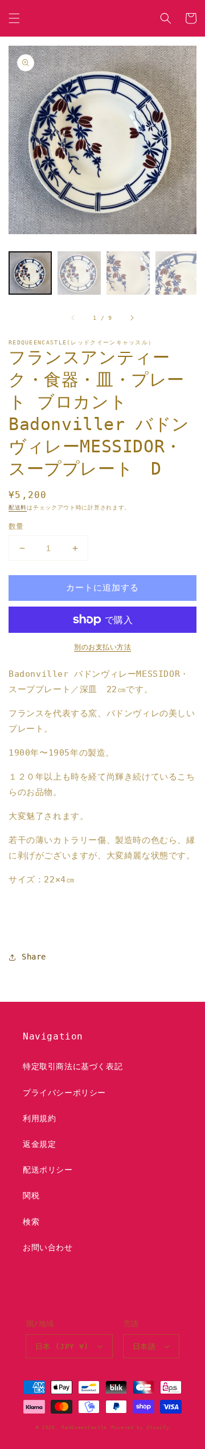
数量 (16, 526)
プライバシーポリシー (64, 1092)
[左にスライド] (73, 318)
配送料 (18, 507)
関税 (31, 1195)
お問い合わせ (48, 1247)
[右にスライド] (131, 318)
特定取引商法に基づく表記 (72, 1066)
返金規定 (39, 1144)
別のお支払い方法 (102, 647)
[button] (14, 18)
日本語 (144, 1346)
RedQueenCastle (84, 1427)
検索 (31, 1221)
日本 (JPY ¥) (62, 1346)
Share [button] (34, 956)
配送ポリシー (48, 1169)
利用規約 (39, 1118)
